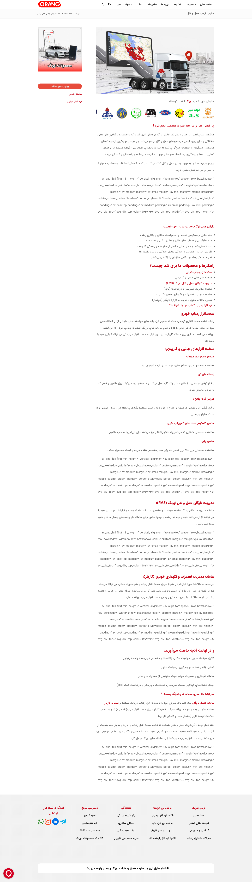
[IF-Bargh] (182, 115)
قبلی (103, 113)
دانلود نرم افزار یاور (162, 823)
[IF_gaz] (109, 115)
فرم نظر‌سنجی (89, 823)
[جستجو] (103, 4)
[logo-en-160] (50, 4)
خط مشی (198, 815)
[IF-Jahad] (138, 115)
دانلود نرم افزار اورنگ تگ (162, 838)
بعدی (206, 113)
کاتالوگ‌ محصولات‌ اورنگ (89, 838)
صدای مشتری (126, 823)
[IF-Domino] (167, 115)
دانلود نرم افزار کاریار (162, 830)
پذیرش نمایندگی (126, 815)
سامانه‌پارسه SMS (90, 830)
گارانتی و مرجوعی (199, 830)
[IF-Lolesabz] (196, 115)
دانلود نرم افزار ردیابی (162, 815)
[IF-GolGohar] (153, 115)
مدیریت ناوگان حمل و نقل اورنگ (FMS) (189, 283)
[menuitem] (206, 4)
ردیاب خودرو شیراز (126, 830)
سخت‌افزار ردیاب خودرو (199, 272)
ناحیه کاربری (90, 815)
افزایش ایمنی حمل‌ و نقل (200, 13)
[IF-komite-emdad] (124, 115)
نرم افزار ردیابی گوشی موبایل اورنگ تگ (190, 305)
